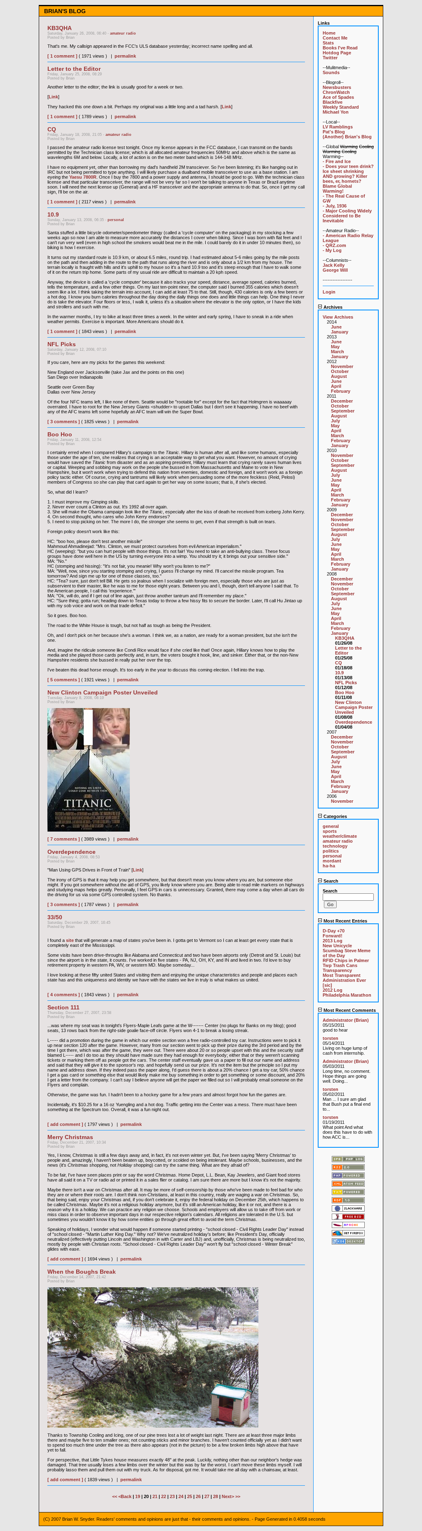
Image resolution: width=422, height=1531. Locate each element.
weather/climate (340, 836)
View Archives (338, 317)
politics (331, 850)
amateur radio (123, 33)
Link (53, 96)
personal (116, 220)
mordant (332, 860)
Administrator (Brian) (346, 1020)
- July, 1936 (335, 205)
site (70, 940)
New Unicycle (337, 945)
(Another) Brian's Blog (347, 136)
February (340, 391)
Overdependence (353, 722)
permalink (125, 56)
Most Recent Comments (349, 1010)
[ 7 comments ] (63, 839)
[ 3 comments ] (63, 421)
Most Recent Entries (344, 920)
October (340, 371)
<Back (125, 1496)
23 (172, 1496)
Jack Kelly (334, 265)
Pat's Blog (334, 131)
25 (189, 1496)
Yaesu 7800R (82, 177)
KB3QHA (344, 638)
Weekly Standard (341, 107)
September (342, 410)
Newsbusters (337, 87)
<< (115, 1496)
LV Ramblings (338, 126)
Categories (334, 816)
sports (330, 831)
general (331, 826)
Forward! (332, 935)
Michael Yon (336, 112)
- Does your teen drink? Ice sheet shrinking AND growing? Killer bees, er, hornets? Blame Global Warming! (348, 178)
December (342, 400)
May (335, 346)
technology (335, 846)
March (337, 351)
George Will (335, 270)
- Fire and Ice (337, 161)
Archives (332, 307)
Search (330, 881)
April (336, 386)
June (336, 326)
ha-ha (329, 865)
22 (163, 1496)
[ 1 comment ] (62, 56)
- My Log (332, 250)
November (342, 366)
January (339, 331)
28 (215, 1496)
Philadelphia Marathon (347, 995)
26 (198, 1496)
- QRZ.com (334, 245)
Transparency (337, 970)
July (335, 420)
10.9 (339, 672)
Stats (328, 42)
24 (180, 1496)
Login (329, 291)
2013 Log (332, 940)
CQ (338, 662)
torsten (330, 1038)
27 (206, 1496)
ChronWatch (336, 92)
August (339, 376)
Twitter (330, 57)
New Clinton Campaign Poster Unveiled (354, 707)
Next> (228, 1496)
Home (329, 32)
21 (154, 1496)
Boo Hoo (344, 692)
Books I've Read (340, 47)
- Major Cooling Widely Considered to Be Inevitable (347, 215)
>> (237, 1496)
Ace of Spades (338, 97)
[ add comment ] (65, 1124)
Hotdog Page (337, 52)
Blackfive (332, 102)
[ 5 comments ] (63, 679)
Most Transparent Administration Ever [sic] (344, 980)
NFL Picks (346, 682)
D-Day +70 (334, 930)
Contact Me (335, 37)
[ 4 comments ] (63, 994)
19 (137, 1496)
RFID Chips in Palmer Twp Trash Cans (346, 963)
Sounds (331, 72)
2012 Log (332, 990)
